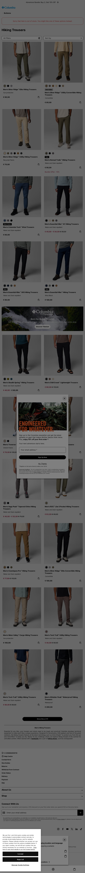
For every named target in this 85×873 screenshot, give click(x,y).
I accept (20, 854)
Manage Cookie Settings (20, 865)
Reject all (20, 859)
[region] (20, 850)
